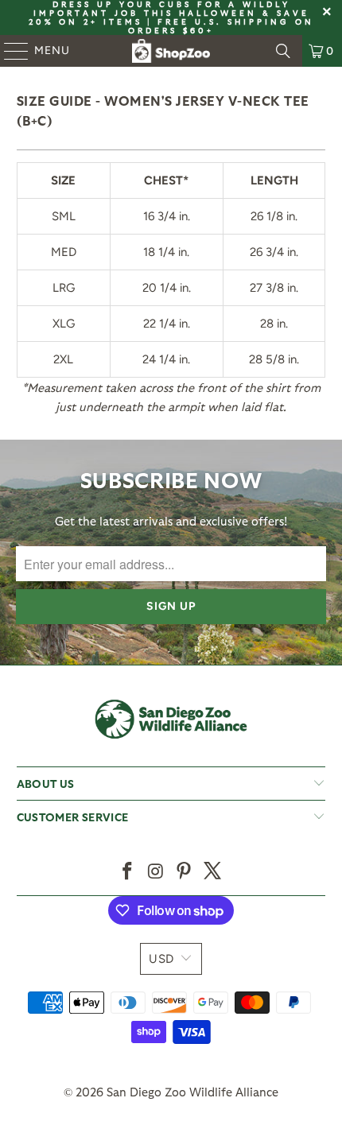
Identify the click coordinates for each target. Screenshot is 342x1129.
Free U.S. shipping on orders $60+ (221, 26)
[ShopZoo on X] (213, 872)
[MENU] (8, 51)
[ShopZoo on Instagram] (156, 872)
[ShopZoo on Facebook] (128, 872)
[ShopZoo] (171, 51)
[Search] (283, 51)
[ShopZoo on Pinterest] (184, 872)
